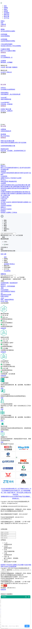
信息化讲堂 (27, 167)
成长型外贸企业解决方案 (21, 188)
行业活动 (8, 209)
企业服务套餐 (5, 282)
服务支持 (6, 14)
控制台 (3, 21)
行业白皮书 (4, 198)
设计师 (22, 167)
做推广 (6, 9)
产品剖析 (3, 172)
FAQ (30, 202)
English (6, 566)
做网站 (6, 7)
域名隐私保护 (14, 282)
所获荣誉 (8, 205)
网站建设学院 (13, 181)
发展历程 (14, 202)
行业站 (26, 564)
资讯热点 (12, 264)
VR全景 (3, 67)
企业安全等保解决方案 (7, 185)
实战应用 (3, 171)
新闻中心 (3, 207)
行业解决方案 (5, 197)
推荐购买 (3, 52)
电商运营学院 (5, 181)
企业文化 (8, 202)
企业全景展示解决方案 (20, 185)
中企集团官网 (12, 566)
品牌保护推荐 (17, 279)
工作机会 (14, 212)
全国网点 (8, 212)
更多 (24, 279)
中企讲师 (18, 178)
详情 (2, 388)
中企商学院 (4, 176)
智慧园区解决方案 (19, 191)
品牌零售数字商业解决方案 (21, 186)
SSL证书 (3, 72)
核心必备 (3, 84)
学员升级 (13, 178)
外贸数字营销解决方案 (7, 191)
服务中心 (16, 167)
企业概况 (3, 200)
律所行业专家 (24, 172)
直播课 (3, 178)
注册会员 (3, 24)
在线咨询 (3, 328)
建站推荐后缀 (7, 279)
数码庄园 (20, 202)
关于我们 (3, 202)
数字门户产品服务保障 (7, 167)
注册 (5, 254)
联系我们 (3, 210)
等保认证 (9, 72)
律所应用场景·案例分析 (13, 172)
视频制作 (14, 67)
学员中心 (7, 178)
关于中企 (6, 18)
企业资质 (3, 205)
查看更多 (3, 274)
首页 (5, 6)
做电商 (6, 11)
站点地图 (20, 564)
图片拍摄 (8, 67)
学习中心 (3, 179)
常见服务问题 (5, 169)
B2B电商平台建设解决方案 (17, 193)
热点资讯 (3, 209)
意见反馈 (9, 564)
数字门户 (3, 26)
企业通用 (3, 183)
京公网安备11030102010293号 (21, 570)
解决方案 (6, 16)
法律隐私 (25, 202)
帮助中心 (3, 166)
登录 (2, 22)
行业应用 (3, 190)
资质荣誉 (3, 203)
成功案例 (6, 12)
